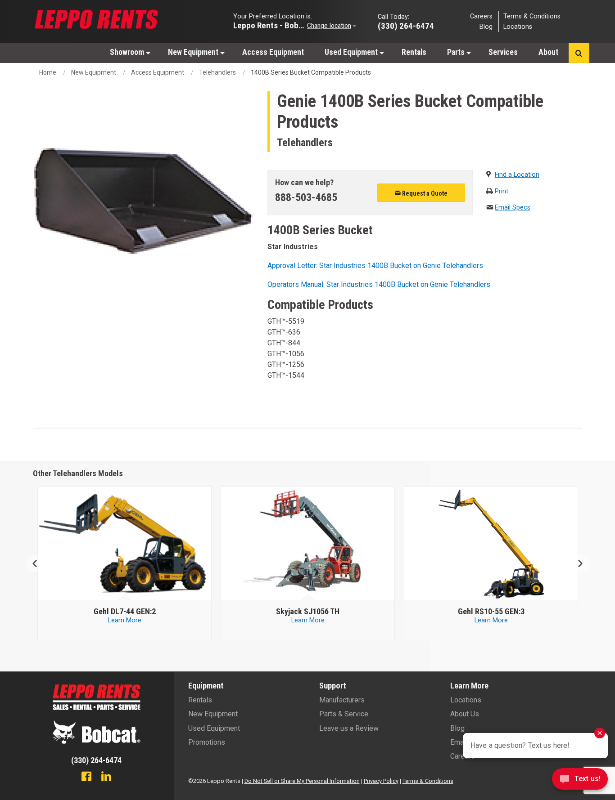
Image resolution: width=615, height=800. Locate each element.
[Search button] (579, 53)
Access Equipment (273, 52)
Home (47, 72)
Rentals (414, 52)
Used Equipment (352, 52)
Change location (329, 25)
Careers (481, 16)
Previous (38, 563)
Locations (517, 27)
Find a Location (517, 175)
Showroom (128, 52)
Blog (486, 27)
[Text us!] (580, 781)
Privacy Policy (381, 781)
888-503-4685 (306, 197)
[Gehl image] (125, 543)
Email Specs (512, 207)
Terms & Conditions (532, 16)
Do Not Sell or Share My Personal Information (302, 781)
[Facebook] (86, 777)
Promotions (206, 742)
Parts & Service (343, 714)
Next (576, 563)
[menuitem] (128, 52)
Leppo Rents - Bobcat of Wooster (269, 25)
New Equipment (194, 52)
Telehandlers (217, 72)
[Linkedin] (106, 777)
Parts (456, 52)
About (548, 52)
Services (503, 52)
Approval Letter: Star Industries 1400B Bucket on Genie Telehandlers (375, 265)
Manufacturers (342, 700)
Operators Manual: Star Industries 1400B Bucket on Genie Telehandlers (378, 284)
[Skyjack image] (308, 543)
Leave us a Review (349, 728)
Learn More (124, 620)
